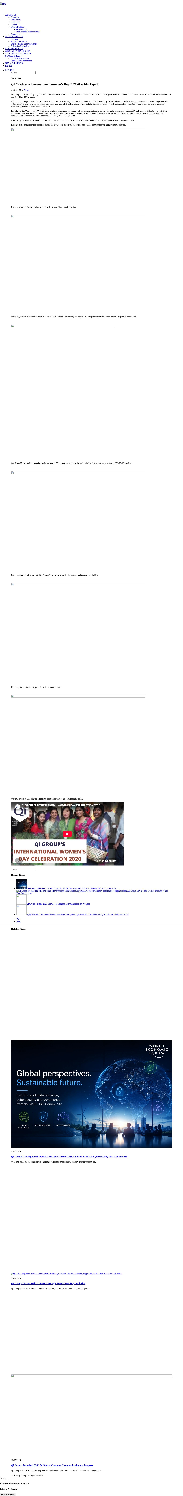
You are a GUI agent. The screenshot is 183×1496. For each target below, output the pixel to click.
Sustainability (14, 48)
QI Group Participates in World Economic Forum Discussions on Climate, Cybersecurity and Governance (69, 1156)
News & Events (14, 63)
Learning (14, 39)
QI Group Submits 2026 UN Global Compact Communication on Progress (52, 1465)
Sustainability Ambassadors (27, 32)
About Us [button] (10, 15)
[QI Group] (91, 5)
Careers (14, 24)
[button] (9, 70)
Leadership (15, 22)
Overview (15, 17)
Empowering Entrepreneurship (24, 44)
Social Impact (13, 56)
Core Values (16, 20)
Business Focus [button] (14, 36)
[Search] (23, 869)
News (26, 90)
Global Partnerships (17, 51)
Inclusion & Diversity (18, 53)
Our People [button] (17, 27)
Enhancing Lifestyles (20, 46)
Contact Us (15, 34)
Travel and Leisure (19, 41)
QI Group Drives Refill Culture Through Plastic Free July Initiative (48, 1283)
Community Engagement (21, 61)
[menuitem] (94, 24)
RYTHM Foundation (20, 58)
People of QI (21, 29)
